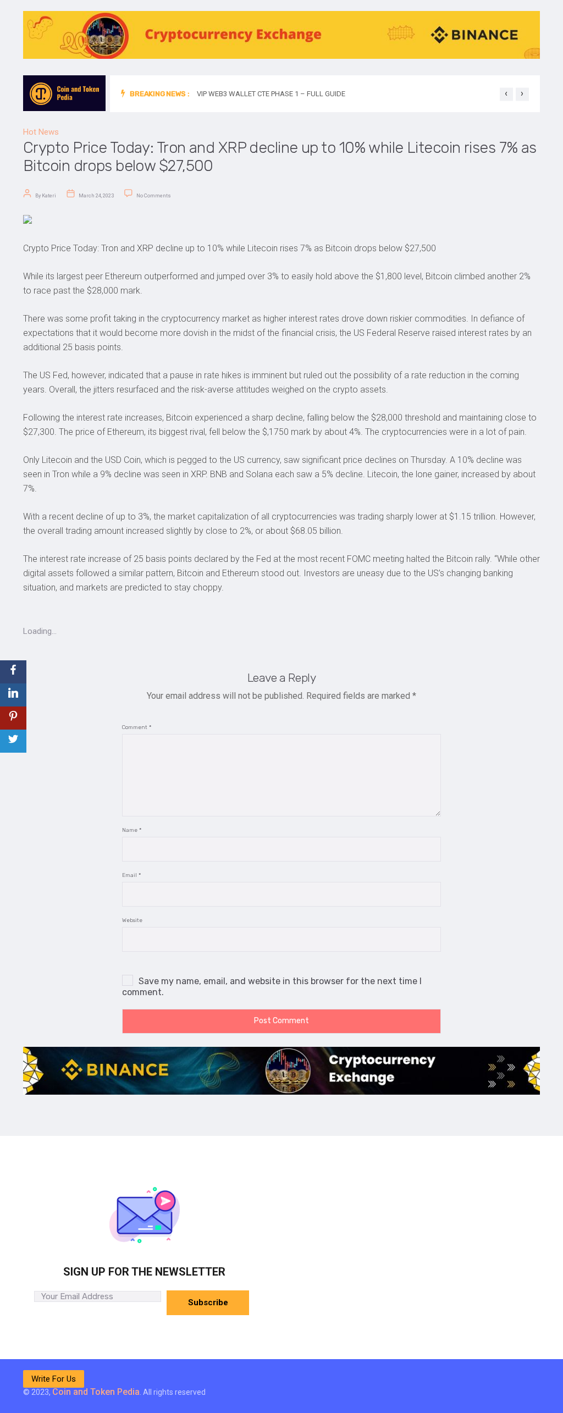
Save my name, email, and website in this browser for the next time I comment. (272, 986)
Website (132, 921)
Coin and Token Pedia (96, 1392)
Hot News (41, 132)
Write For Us (53, 1379)
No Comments (153, 195)
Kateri (49, 195)
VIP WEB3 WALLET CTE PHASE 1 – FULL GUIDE (271, 94)
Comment (136, 728)
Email (131, 876)
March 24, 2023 (96, 195)
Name (131, 830)
